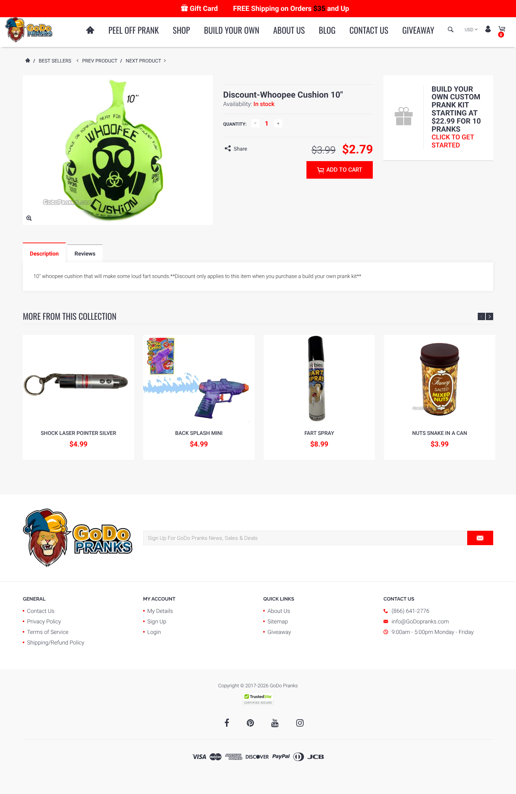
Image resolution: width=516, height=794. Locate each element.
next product (145, 61)
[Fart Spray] (319, 379)
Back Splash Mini (199, 433)
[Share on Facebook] (254, 149)
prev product (101, 61)
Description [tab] (44, 253)
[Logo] (28, 29)
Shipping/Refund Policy (55, 642)
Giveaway (418, 30)
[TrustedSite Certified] (258, 698)
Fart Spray (319, 433)
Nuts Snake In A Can (439, 433)
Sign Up (156, 621)
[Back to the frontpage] (27, 61)
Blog (327, 30)
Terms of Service (47, 632)
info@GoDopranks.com (420, 621)
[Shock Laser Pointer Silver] (78, 379)
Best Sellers (55, 61)
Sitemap (277, 621)
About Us (289, 30)
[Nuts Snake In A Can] (439, 379)
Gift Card (204, 8)
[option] (78, 397)
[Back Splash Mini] (198, 379)
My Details (160, 611)
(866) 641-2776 (411, 611)
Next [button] (489, 316)
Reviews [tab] (84, 253)
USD (469, 30)
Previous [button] (481, 316)
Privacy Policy (44, 621)
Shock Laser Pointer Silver (78, 433)
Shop (181, 30)
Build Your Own (231, 30)
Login (154, 632)
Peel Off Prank (133, 30)
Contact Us (368, 30)
